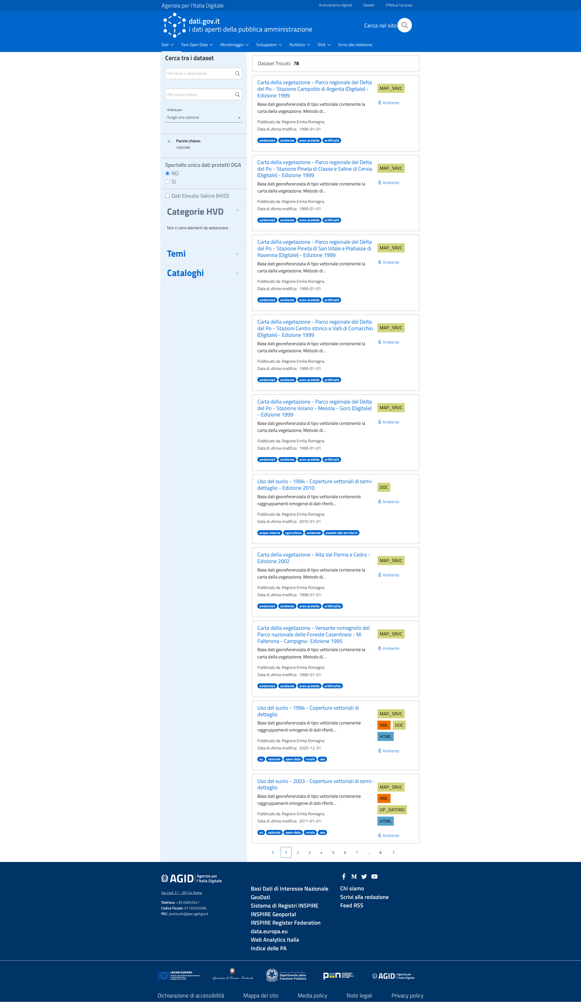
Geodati (369, 5)
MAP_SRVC (391, 88)
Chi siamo (352, 888)
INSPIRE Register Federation (286, 922)
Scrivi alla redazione (364, 897)
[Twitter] (364, 876)
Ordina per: (174, 109)
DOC (384, 487)
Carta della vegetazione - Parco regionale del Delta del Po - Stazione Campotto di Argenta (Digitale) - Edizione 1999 (314, 88)
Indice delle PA (269, 948)
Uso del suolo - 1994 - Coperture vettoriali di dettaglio (308, 711)
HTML (385, 736)
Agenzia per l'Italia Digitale (193, 5)
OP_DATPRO (392, 809)
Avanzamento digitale (335, 5)
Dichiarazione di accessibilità (191, 995)
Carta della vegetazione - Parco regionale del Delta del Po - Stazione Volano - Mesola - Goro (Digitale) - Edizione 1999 (314, 408)
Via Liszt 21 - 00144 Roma (181, 892)
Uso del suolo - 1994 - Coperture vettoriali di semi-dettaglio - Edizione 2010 (315, 484)
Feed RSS (351, 905)
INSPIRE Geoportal (273, 914)
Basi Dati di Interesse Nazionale (289, 888)
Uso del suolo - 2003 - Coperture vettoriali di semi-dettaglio (315, 784)
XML (384, 725)
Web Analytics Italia (275, 940)
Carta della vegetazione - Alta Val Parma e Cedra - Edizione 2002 (313, 557)
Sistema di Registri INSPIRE (284, 905)
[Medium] (354, 876)
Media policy (312, 995)
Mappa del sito (260, 995)
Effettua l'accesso (399, 5)
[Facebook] (343, 876)
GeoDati (260, 897)
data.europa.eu (269, 931)
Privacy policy (407, 995)
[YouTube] (374, 876)
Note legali (359, 995)
